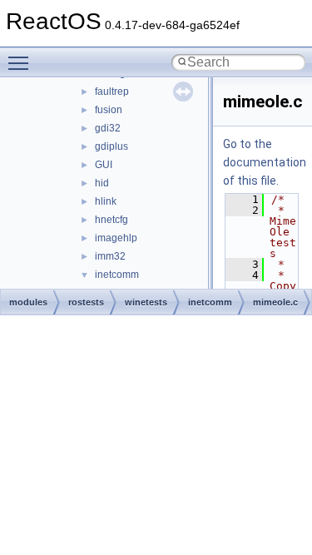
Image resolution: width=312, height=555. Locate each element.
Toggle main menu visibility (22, 62)
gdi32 (108, 128)
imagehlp (116, 238)
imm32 (110, 256)
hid (102, 183)
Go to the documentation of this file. (264, 162)
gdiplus (111, 146)
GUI (103, 165)
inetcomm (117, 274)
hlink (105, 201)
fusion (108, 110)
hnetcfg (111, 219)
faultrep (112, 91)
